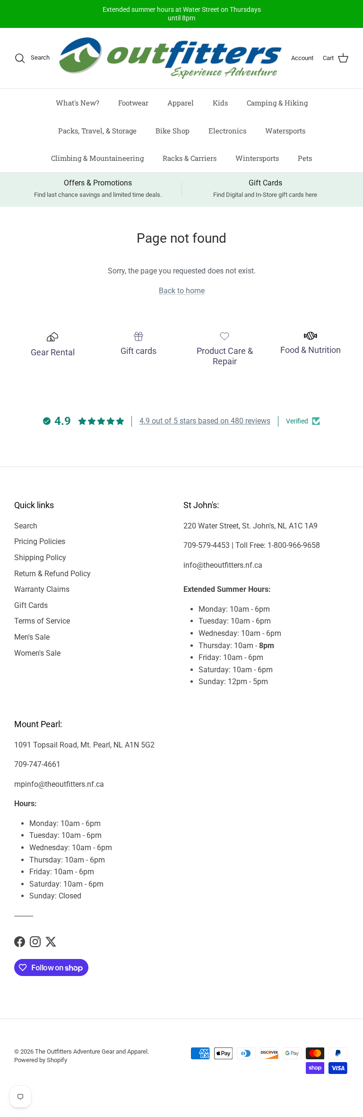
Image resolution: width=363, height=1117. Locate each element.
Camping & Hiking (277, 102)
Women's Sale (37, 653)
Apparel (180, 102)
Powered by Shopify (40, 1060)
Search (25, 525)
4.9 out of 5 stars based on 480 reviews (204, 420)
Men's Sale (32, 637)
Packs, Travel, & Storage (97, 130)
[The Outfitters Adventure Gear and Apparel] (170, 58)
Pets (305, 158)
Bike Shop (173, 130)
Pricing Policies (39, 541)
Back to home (182, 290)
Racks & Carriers (189, 158)
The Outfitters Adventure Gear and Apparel (91, 1051)
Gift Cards (31, 605)
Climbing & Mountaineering (97, 158)
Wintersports (257, 158)
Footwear (133, 102)
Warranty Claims (41, 589)
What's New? (77, 102)
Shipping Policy (40, 557)
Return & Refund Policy (52, 573)
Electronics (227, 130)
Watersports (285, 130)
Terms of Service (42, 620)
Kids (220, 102)
